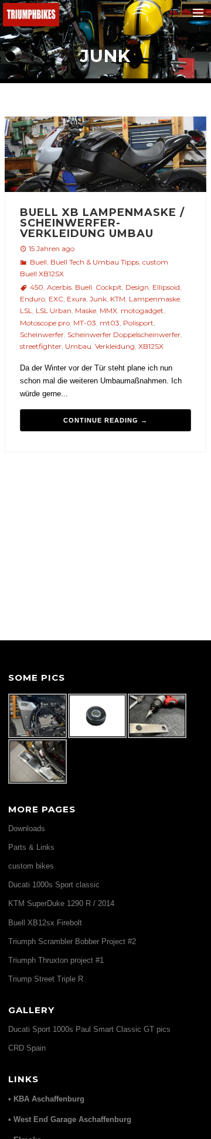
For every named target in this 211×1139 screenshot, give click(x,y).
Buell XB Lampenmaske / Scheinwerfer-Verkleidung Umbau (102, 223)
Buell (38, 262)
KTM (117, 298)
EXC (56, 298)
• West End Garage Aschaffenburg (69, 1119)
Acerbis (59, 287)
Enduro (32, 298)
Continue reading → (105, 420)
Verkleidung (115, 346)
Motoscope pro (45, 322)
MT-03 (84, 322)
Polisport (138, 322)
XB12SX (151, 346)
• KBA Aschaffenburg (46, 1099)
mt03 (110, 322)
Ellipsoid (166, 287)
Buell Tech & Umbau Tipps (94, 262)
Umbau (78, 346)
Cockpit (109, 287)
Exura (76, 298)
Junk (98, 298)
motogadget (142, 310)
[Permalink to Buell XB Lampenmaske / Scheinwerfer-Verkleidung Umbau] (105, 156)
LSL (26, 310)
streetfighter (41, 346)
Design (137, 287)
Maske (85, 310)
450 (36, 287)
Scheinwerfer (42, 334)
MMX (108, 310)
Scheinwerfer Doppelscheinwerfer (124, 334)
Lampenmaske (154, 298)
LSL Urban (54, 310)
